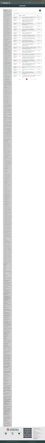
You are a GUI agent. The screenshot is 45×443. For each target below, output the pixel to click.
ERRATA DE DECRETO (7, 145)
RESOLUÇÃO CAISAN (7, 225)
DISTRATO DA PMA (6, 89)
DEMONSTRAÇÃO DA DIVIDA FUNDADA (7, 79)
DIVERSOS (5, 90)
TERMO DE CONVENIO (7, 248)
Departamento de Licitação (6, 338)
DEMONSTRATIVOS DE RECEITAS (7, 87)
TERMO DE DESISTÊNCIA (7, 249)
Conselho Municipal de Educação (7, 352)
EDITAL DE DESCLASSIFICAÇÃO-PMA (7, 117)
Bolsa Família (5, 275)
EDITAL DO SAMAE (6, 138)
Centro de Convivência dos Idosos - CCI (7, 329)
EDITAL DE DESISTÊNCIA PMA (7, 119)
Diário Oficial (5, 286)
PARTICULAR (6, 183)
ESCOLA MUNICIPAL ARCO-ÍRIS (6, 307)
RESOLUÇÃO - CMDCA (7, 220)
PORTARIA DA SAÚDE (7, 191)
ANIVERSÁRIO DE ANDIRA (7, 14)
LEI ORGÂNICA (6, 171)
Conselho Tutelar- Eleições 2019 (7, 278)
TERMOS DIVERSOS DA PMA (7, 259)
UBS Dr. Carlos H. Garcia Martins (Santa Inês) (7, 283)
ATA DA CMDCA (6, 20)
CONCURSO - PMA (6, 59)
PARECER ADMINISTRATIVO (6, 182)
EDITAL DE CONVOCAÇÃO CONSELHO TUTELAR (7, 110)
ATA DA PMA (6, 26)
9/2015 (20, 50)
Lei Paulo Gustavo (6, 374)
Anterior (20, 79)
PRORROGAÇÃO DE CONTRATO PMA (7, 197)
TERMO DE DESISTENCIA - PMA (8, 251)
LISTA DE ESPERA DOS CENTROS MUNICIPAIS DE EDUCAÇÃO (7, 372)
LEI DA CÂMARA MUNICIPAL (6, 168)
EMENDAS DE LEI (6, 142)
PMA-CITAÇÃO (6, 187)
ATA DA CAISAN (6, 19)
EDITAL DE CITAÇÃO (7, 108)
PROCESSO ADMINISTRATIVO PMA (7, 195)
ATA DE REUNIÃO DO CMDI (7, 36)
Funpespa (5, 268)
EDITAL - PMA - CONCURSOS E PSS (7, 101)
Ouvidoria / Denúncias (38, 0)
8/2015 (20, 75)
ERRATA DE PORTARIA (7, 150)
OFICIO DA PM (6, 178)
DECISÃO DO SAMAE (7, 76)
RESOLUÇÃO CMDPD (7, 228)
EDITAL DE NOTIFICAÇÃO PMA (7, 127)
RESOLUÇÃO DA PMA (7, 233)
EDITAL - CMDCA (6, 96)
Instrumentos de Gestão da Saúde (7, 348)
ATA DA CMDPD (6, 23)
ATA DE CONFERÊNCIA (7, 29)
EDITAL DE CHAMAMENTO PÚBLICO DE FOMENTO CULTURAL (8, 106)
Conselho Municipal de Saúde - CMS (7, 320)
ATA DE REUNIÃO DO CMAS (7, 34)
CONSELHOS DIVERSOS (7, 65)
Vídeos (5, 276)
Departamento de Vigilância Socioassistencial (6, 420)
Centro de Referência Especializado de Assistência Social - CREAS (7, 322)
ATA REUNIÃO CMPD (7, 41)
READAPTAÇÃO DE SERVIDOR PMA (6, 201)
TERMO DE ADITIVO (7, 245)
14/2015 (20, 23)
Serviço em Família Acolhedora (6, 383)
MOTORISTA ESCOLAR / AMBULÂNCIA (7, 303)
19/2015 (20, 19)
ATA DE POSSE (6, 30)
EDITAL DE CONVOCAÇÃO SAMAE (7, 115)
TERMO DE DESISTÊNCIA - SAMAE (8, 253)
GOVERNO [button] (29, 2)
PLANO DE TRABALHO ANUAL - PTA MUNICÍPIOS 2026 (7, 391)
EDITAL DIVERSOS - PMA (7, 134)
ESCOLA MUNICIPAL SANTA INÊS (6, 317)
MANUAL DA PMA (6, 174)
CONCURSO (6, 58)
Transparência (32, 0)
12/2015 (20, 63)
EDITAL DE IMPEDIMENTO (7, 122)
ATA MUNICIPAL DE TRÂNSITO (7, 40)
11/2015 (20, 69)
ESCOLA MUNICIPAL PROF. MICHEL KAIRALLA (7, 315)
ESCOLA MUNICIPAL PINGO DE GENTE (6, 313)
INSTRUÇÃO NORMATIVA (7, 163)
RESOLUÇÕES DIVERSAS (7, 236)
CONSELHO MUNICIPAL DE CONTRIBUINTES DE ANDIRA (7, 63)
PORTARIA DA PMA (6, 190)
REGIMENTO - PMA (6, 206)
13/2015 (20, 32)
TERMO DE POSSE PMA (7, 255)
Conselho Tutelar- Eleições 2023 (7, 369)
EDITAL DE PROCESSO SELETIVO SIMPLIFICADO (7, 129)
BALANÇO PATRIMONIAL (7, 50)
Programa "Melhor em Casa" (7, 288)
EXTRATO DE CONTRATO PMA (7, 159)
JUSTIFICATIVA (6, 166)
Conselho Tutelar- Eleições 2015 (7, 272)
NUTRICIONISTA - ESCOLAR (6, 336)
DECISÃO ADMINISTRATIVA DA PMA (8, 73)
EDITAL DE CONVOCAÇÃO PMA (7, 113)
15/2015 (20, 17)
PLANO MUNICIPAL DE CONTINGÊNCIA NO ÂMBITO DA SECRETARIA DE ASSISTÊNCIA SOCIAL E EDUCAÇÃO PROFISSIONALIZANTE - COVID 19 (7, 299)
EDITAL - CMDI (6, 97)
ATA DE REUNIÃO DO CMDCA (7, 16)
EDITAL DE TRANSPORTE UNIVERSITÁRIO (7, 133)
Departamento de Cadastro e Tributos (6, 346)
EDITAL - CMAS (6, 94)
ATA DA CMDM (6, 22)
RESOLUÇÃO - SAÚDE (7, 224)
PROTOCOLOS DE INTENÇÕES (6, 199)
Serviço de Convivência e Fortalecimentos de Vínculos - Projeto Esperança (7, 293)
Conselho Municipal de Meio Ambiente (7, 281)
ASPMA (5, 270)
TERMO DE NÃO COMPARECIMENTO (7, 241)
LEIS (36, 2)
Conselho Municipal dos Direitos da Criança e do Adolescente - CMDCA (7, 358)
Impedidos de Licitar (6, 375)
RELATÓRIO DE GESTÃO (7, 212)
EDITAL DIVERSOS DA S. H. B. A (8, 136)
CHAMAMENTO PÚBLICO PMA (7, 54)
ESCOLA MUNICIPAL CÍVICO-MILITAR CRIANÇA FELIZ (7, 310)
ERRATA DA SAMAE (7, 144)
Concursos (5, 267)
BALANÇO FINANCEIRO (7, 46)
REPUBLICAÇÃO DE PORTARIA (7, 214)
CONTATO (39, 2)
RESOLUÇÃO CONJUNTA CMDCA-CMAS (7, 232)
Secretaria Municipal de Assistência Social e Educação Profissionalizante (7, 333)
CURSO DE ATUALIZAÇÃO (7, 71)
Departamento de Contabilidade (6, 344)
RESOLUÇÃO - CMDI (7, 221)
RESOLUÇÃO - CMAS (7, 218)
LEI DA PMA (6, 170)
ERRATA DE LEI (6, 149)
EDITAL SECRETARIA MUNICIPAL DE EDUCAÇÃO (7, 140)
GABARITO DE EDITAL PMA (8, 162)
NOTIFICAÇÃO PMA (7, 177)
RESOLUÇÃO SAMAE (7, 235)
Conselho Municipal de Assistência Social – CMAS (7, 355)
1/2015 (19, 47)
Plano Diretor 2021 (6, 353)
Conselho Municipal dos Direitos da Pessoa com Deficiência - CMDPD (7, 387)
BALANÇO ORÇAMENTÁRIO (6, 48)
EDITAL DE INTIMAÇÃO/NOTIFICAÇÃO (7, 124)
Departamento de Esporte (7, 340)
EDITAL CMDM (6, 102)
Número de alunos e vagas (7, 385)
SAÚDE (5, 239)
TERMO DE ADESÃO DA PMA (7, 243)
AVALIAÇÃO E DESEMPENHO (6, 45)
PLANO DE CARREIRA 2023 (7, 185)
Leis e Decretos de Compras (6, 377)
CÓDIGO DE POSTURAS (7, 55)
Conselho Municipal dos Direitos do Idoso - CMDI (7, 361)
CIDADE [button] (26, 2)
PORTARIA (5, 188)
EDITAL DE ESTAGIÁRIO (7, 121)
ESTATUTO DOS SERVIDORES (6, 157)
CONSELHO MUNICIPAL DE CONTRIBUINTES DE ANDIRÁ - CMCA (7, 367)
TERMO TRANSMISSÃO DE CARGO (7, 257)
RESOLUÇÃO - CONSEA (7, 217)
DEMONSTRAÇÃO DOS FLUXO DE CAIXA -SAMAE (7, 82)
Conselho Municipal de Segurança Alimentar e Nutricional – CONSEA (7, 363)
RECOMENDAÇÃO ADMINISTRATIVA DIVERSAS (6, 204)
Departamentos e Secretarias (6, 264)
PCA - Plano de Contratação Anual (6, 380)
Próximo (35, 79)
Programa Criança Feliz (7, 330)
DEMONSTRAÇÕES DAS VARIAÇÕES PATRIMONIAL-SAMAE (8, 84)
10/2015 (20, 35)
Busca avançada (16, 13)
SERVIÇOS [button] (33, 2)
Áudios (5, 273)
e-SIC (44, 0)
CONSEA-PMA (6, 61)
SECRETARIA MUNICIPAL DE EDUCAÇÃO (7, 290)
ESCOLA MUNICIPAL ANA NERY (7, 305)
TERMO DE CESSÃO (7, 246)
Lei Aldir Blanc (6, 381)
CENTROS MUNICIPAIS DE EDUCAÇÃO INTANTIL (7, 418)
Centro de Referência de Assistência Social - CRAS (7, 325)
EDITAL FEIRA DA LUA (7, 93)
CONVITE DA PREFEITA (7, 68)
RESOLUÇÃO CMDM (7, 227)
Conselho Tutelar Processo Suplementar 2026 (7, 425)
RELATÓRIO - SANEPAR (7, 209)
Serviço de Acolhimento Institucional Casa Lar (7, 423)
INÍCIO (23, 2)
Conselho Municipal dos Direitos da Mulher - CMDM (7, 394)
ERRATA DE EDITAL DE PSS (7, 147)
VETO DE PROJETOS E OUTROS (7, 262)
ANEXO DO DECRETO (7, 11)
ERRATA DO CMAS (6, 153)
